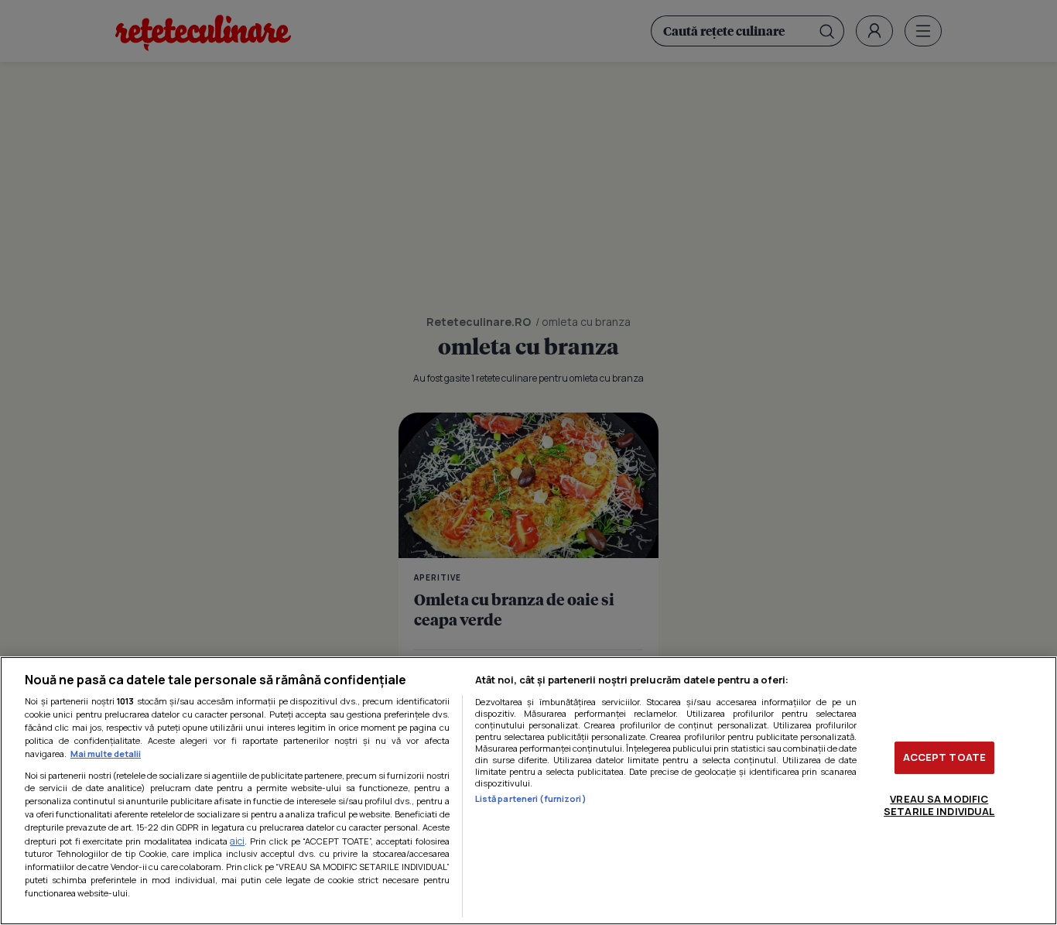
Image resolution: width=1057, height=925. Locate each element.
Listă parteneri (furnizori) (531, 798)
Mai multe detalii (105, 753)
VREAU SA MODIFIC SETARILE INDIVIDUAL (939, 805)
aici (237, 841)
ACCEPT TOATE (945, 757)
